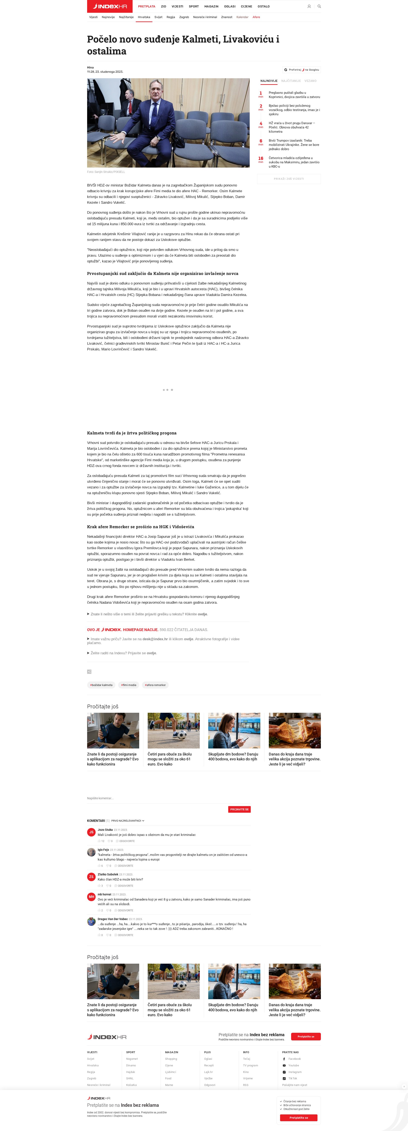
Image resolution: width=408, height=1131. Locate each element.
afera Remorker (155, 685)
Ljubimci (170, 1072)
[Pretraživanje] (317, 6)
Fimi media (128, 685)
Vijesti (177, 6)
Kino (246, 1072)
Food (168, 1078)
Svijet (158, 17)
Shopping (171, 1058)
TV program (250, 1065)
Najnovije (108, 17)
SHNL (130, 1078)
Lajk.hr (208, 1072)
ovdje (188, 639)
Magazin (171, 1052)
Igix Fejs (103, 849)
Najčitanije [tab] (291, 81)
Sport (194, 6)
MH (91, 897)
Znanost (226, 17)
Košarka (131, 1085)
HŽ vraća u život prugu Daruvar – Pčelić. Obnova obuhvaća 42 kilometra (292, 127)
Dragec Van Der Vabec (113, 919)
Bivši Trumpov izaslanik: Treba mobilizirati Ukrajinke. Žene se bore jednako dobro (294, 145)
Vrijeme (248, 1078)
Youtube (294, 1065)
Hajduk (130, 1072)
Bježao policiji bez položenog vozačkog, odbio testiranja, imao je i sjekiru (294, 110)
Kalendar (242, 17)
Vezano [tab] (311, 81)
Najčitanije (126, 17)
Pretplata (147, 6)
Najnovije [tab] (269, 81)
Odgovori (209, 1085)
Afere (256, 17)
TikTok (293, 1078)
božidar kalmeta (101, 685)
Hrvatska (144, 17)
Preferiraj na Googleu (304, 69)
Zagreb (184, 17)
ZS (91, 877)
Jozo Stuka (105, 829)
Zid (163, 6)
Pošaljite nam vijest (294, 1085)
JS (91, 832)
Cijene (246, 6)
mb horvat (104, 894)
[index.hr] (110, 6)
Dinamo (131, 1065)
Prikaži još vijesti (289, 178)
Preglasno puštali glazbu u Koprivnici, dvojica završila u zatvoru (294, 95)
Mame (169, 1085)
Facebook (295, 1058)
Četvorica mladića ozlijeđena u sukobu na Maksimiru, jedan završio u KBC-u (294, 162)
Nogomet (132, 1058)
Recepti (209, 1065)
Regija (171, 17)
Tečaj (246, 1058)
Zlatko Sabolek (108, 874)
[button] (92, 729)
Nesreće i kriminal (205, 17)
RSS (245, 1085)
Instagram (295, 1072)
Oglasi (229, 6)
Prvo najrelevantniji (126, 820)
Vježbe (208, 1078)
